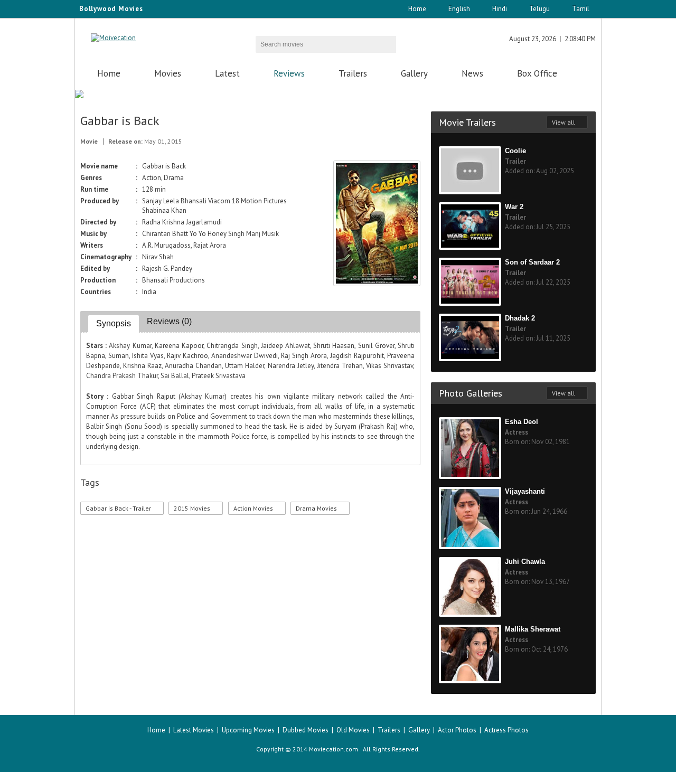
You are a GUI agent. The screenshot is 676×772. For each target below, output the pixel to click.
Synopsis (113, 323)
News (472, 73)
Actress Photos (506, 730)
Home (417, 8)
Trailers (353, 73)
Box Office (537, 73)
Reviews (289, 73)
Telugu (539, 8)
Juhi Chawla (525, 562)
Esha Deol (521, 422)
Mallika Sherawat (532, 629)
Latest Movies (193, 730)
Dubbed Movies (305, 730)
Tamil (580, 8)
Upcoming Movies (248, 730)
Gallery (414, 73)
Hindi (499, 8)
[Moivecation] (113, 37)
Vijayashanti (525, 491)
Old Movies (353, 730)
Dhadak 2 (520, 318)
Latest (227, 73)
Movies (167, 73)
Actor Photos (457, 730)
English (459, 8)
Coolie (515, 151)
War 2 (514, 207)
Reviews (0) (169, 321)
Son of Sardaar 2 (532, 262)
